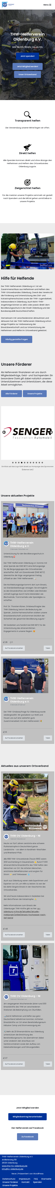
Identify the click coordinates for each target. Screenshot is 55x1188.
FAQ (36, 1179)
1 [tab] (13, 462)
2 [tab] (15, 462)
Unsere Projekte (34, 393)
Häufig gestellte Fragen (17, 339)
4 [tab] (21, 462)
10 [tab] (39, 462)
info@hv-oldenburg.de (12, 1169)
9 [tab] (36, 462)
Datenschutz (8, 1179)
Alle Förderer (12, 393)
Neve (14, 1173)
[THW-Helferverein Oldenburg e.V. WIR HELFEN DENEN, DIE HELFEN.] (8, 5)
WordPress (38, 1173)
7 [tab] (30, 462)
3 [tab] (18, 462)
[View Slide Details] (27, 433)
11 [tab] (42, 462)
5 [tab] (24, 462)
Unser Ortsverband (27, 74)
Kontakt (26, 1182)
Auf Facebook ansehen (14, 648)
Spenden (37, 1182)
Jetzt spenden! (27, 56)
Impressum (24, 1179)
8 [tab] (33, 462)
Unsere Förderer (10, 1182)
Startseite (46, 1179)
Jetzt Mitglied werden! (27, 66)
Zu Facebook (27, 1136)
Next (51, 432)
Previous (4, 432)
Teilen (48, 648)
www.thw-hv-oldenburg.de (14, 1165)
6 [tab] (27, 462)
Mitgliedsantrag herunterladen (27, 1116)
